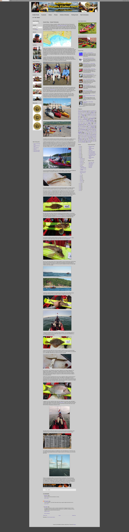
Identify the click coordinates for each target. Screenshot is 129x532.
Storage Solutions (92, 136)
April (81, 177)
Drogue (94, 117)
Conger (83, 115)
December (82, 158)
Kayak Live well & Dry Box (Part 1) (88, 58)
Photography (83, 129)
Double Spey (90, 117)
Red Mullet (84, 131)
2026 (80, 146)
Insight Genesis (88, 124)
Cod (87, 114)
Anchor (86, 110)
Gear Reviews (90, 120)
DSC (82, 118)
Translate (36, 29)
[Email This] (45, 489)
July (81, 165)
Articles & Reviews (64, 14)
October (81, 161)
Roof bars (93, 132)
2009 (80, 187)
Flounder (94, 119)
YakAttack (84, 142)
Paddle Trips (84, 128)
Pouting (86, 130)
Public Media (94, 130)
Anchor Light (91, 110)
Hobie (89, 123)
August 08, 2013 (47, 511)
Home (60, 515)
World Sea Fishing (37, 151)
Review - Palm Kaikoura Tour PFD (88, 79)
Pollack (95, 129)
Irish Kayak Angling (92, 151)
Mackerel (92, 126)
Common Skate (92, 114)
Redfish (88, 131)
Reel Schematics (84, 14)
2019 (80, 149)
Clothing (82, 114)
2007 (80, 190)
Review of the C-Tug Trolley (87, 90)
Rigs (85, 132)
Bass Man (45, 506)
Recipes (80, 131)
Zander (89, 142)
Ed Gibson (46, 495)
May (81, 176)
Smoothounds (93, 134)
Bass (85, 111)
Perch (94, 128)
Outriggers (79, 128)
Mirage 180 (84, 127)
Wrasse (79, 142)
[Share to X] (47, 489)
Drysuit (79, 118)
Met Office (90, 166)
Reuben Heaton (93, 131)
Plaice (44, 334)
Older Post (74, 515)
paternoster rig (52, 89)
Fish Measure (80, 119)
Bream (88, 112)
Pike (88, 129)
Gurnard (79, 123)
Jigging (79, 125)
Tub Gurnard (59, 215)
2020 (80, 147)
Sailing (89, 133)
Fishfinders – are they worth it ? (88, 52)
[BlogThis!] (46, 489)
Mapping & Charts (80, 127)
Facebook (43, 14)
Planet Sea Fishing (37, 150)
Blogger (74, 524)
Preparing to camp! (83, 171)
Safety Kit (84, 133)
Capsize (79, 113)
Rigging (80, 132)
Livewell (95, 125)
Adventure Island (81, 110)
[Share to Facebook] (48, 489)
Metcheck (90, 167)
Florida (91, 119)
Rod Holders (89, 132)
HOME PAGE (35, 14)
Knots (82, 125)
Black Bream (61, 402)
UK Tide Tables (36, 17)
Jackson (94, 124)
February (81, 180)
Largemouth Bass (89, 125)
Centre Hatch (88, 113)
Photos (56, 14)
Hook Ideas (90, 150)
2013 (80, 157)
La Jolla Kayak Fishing (92, 154)
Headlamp (84, 123)
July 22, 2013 (46, 503)
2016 (80, 153)
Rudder (79, 133)
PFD (78, 129)
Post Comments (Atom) (51, 517)
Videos (50, 14)
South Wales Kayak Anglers (62, 25)
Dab (50, 190)
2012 (80, 183)
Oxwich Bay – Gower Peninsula (83, 167)
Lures (89, 126)
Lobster (80, 126)
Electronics (86, 118)
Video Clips (88, 141)
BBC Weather (91, 163)
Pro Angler (90, 130)
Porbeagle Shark (82, 130)
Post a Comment (47, 513)
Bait (82, 111)
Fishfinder (86, 119)
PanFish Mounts (89, 128)
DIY (79, 117)
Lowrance (84, 126)
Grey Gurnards (68, 237)
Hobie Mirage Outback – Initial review (89, 68)
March (81, 179)
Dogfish (84, 117)
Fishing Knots (74, 14)
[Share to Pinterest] (49, 489)
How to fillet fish (36, 147)
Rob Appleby (46, 501)
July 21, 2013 (46, 498)
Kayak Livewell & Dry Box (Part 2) (88, 74)
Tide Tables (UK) (91, 162)
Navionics (88, 127)
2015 (80, 154)
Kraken (85, 125)
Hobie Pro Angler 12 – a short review (89, 63)
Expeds (92, 118)
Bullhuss (92, 112)
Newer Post (45, 515)
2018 (80, 150)
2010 (80, 186)
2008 (80, 189)
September (82, 162)
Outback (92, 127)
